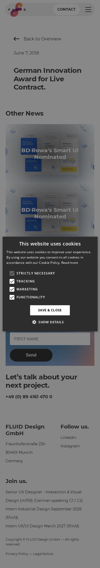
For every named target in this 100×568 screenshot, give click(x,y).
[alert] (50, 284)
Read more (69, 262)
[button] (50, 322)
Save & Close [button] (50, 310)
